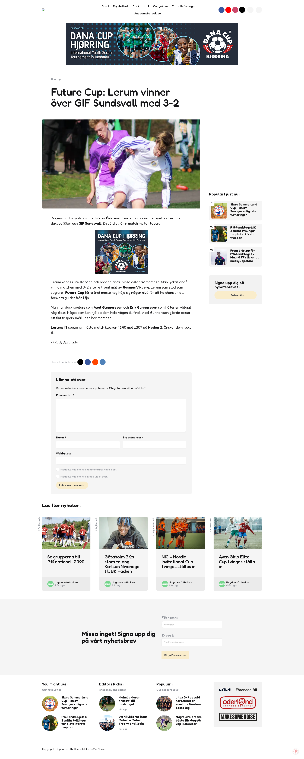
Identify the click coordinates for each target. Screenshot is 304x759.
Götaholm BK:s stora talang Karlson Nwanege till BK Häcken (121, 564)
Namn (61, 437)
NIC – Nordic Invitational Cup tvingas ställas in (178, 561)
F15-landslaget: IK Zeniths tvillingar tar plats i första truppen (243, 233)
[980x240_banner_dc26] (152, 44)
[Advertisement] (235, 130)
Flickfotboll (211, 523)
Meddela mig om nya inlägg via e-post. (84, 476)
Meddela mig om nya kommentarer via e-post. (89, 469)
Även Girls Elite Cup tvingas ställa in (237, 561)
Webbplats (63, 453)
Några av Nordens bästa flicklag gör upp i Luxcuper (189, 720)
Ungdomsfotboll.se (66, 582)
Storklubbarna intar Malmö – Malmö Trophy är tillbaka (133, 720)
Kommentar (65, 395)
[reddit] (95, 362)
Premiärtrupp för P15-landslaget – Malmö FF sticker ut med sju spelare (244, 256)
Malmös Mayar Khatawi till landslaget (129, 701)
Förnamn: (170, 617)
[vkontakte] (103, 362)
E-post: (168, 635)
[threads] (242, 10)
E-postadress (133, 437)
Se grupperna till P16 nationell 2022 (66, 559)
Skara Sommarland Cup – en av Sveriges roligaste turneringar (243, 210)
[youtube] (228, 10)
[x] (80, 362)
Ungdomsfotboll (153, 525)
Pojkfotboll (39, 523)
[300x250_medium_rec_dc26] (121, 273)
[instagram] (235, 10)
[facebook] (221, 10)
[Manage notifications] (296, 751)
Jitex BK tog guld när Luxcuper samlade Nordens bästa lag (188, 703)
